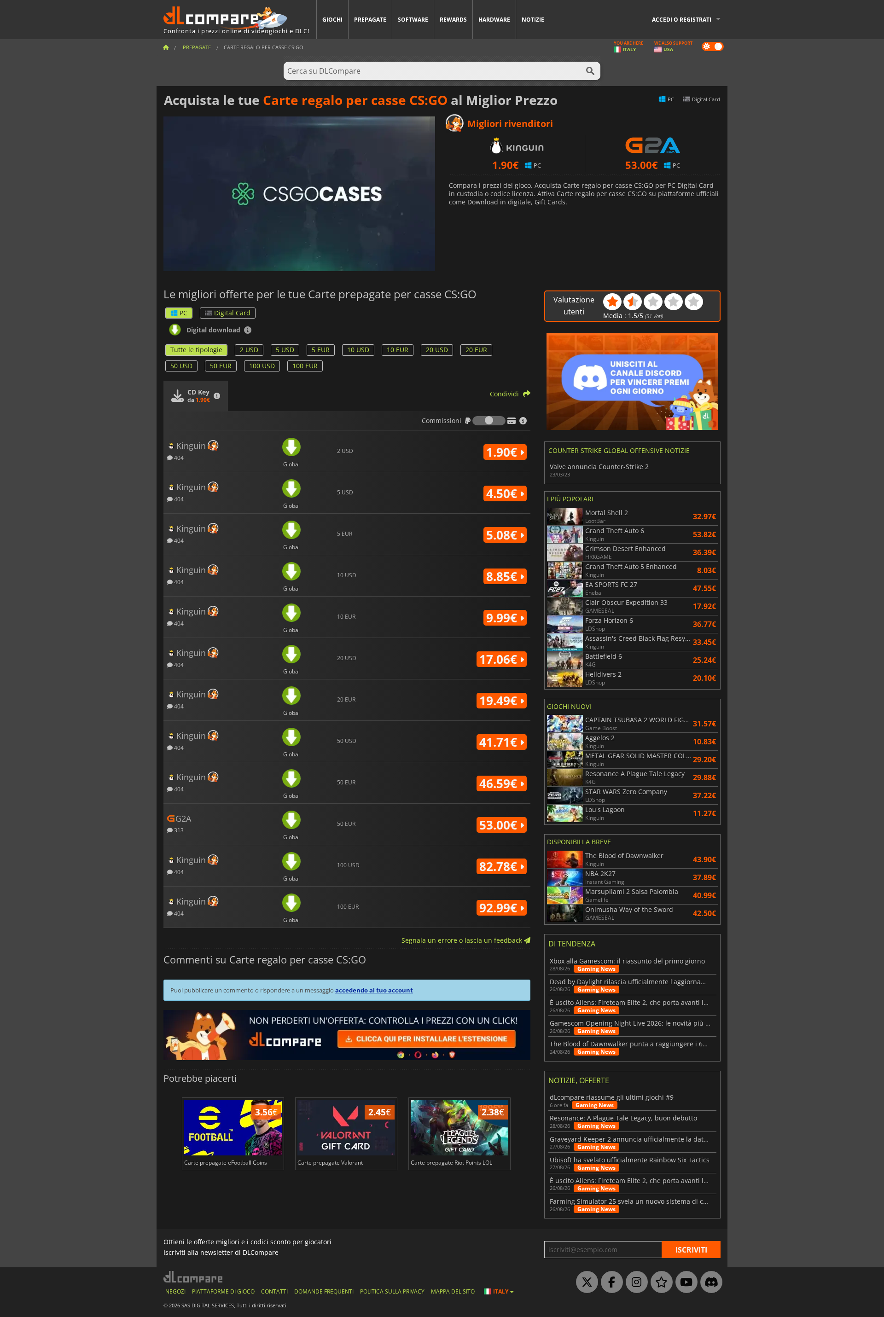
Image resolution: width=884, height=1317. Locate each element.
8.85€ (503, 576)
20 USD (437, 349)
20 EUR (476, 349)
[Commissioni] (489, 420)
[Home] (166, 47)
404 (178, 457)
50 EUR (221, 365)
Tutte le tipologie (196, 349)
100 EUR (305, 365)
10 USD (358, 349)
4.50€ (503, 493)
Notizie (533, 19)
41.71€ (499, 742)
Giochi (332, 19)
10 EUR (397, 349)
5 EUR (321, 349)
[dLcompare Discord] (709, 1282)
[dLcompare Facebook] (609, 1282)
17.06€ (499, 659)
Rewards (453, 19)
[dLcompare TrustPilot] (659, 1282)
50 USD (181, 365)
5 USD (285, 349)
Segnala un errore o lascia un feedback (462, 940)
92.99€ (499, 908)
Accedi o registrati (681, 19)
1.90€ (503, 452)
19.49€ (499, 700)
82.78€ (499, 866)
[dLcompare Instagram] (634, 1282)
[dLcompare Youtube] (684, 1282)
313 (178, 829)
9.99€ (503, 618)
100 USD (262, 365)
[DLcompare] (193, 1276)
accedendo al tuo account (374, 990)
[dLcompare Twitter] (584, 1282)
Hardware (494, 19)
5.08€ (503, 535)
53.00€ (499, 825)
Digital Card (232, 312)
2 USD (249, 349)
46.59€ (499, 783)
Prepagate (370, 19)
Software (413, 19)
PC (183, 312)
